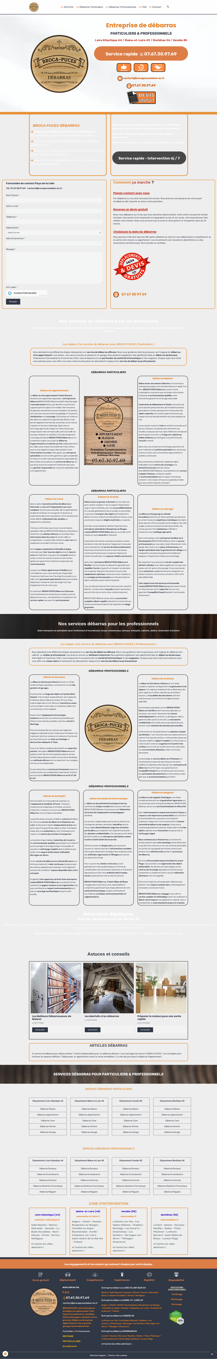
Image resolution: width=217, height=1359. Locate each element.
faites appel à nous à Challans (54, 570)
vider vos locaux (56, 864)
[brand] (34, 7)
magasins (152, 358)
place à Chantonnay (169, 547)
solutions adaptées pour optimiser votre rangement (54, 867)
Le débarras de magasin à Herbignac (155, 797)
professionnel (62, 600)
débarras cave (41, 573)
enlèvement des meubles (54, 519)
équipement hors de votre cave (44, 585)
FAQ (144, 7)
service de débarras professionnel (119, 661)
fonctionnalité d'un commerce (152, 819)
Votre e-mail (12, 206)
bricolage (175, 556)
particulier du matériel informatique (121, 358)
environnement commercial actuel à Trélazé (164, 813)
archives (69, 358)
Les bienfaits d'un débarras (102, 1016)
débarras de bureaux (166, 355)
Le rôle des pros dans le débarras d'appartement (139, 1056)
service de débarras (65, 462)
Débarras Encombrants (48, 1174)
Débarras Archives (48, 1180)
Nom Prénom (12, 195)
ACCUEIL (68, 7)
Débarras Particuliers (91, 7)
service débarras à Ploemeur (166, 759)
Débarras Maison (48, 1109)
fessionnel (143, 361)
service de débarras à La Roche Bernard (54, 861)
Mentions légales (98, 1355)
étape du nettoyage (157, 882)
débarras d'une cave (38, 597)
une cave (69, 355)
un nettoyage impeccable (166, 399)
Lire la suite (40, 1030)
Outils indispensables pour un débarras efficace (96, 1053)
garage (103, 355)
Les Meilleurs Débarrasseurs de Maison (51, 1018)
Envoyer (13, 301)
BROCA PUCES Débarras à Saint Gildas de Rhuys (106, 882)
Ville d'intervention (15, 238)
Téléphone (11, 217)
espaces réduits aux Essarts (119, 556)
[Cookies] (5, 1354)
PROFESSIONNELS (156, 33)
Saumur (33, 697)
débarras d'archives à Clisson (154, 684)
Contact (156, 7)
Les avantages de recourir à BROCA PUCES (141, 1053)
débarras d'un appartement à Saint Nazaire (52, 396)
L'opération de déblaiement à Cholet (155, 405)
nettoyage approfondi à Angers (43, 429)
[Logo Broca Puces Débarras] (44, 1301)
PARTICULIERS (123, 33)
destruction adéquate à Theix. (44, 742)
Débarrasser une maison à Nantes (154, 383)
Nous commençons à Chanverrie (153, 840)
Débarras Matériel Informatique (48, 1186)
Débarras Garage (48, 1132)
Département (12, 227)
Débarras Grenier (48, 1126)
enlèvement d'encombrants (47, 358)
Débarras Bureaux (47, 1168)
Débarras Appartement (48, 1115)
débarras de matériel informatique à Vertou (107, 803)
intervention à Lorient (41, 453)
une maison (58, 355)
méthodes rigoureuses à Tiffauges (103, 855)
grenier (90, 355)
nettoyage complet (49, 849)
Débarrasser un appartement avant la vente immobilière (88, 1056)
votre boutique (164, 843)
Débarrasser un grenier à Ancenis (99, 502)
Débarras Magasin (48, 1192)
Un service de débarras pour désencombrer (52, 1053)
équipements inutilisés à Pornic (46, 804)
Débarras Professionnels (122, 7)
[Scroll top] (212, 1354)
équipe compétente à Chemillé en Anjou (53, 549)
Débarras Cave (48, 1120)
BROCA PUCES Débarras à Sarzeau (58, 591)
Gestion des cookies (117, 1355)
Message (10, 249)
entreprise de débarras (165, 803)
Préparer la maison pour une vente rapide (159, 1018)
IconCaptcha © (43, 295)
